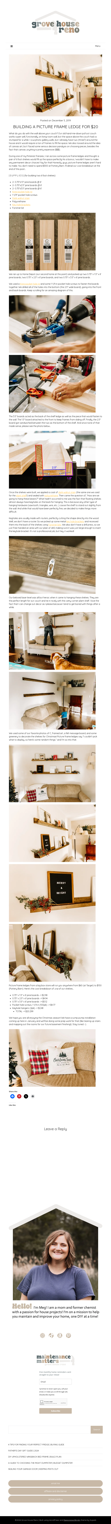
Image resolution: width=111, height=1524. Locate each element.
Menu (97, 46)
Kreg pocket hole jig (22, 191)
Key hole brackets (21, 204)
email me (55, 1483)
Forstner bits (54, 524)
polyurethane (51, 495)
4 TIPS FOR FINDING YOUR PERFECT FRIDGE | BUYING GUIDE (36, 1444)
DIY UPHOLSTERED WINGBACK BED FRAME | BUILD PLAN (34, 1456)
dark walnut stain (67, 492)
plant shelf (21, 495)
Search (96, 1429)
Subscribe (55, 1411)
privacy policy (56, 1499)
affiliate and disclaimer (55, 1491)
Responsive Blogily (72, 1520)
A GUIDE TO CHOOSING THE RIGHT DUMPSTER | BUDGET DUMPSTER (40, 1463)
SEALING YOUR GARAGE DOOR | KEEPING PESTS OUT (33, 1469)
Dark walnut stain (21, 198)
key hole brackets (75, 521)
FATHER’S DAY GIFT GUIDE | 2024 (23, 1450)
